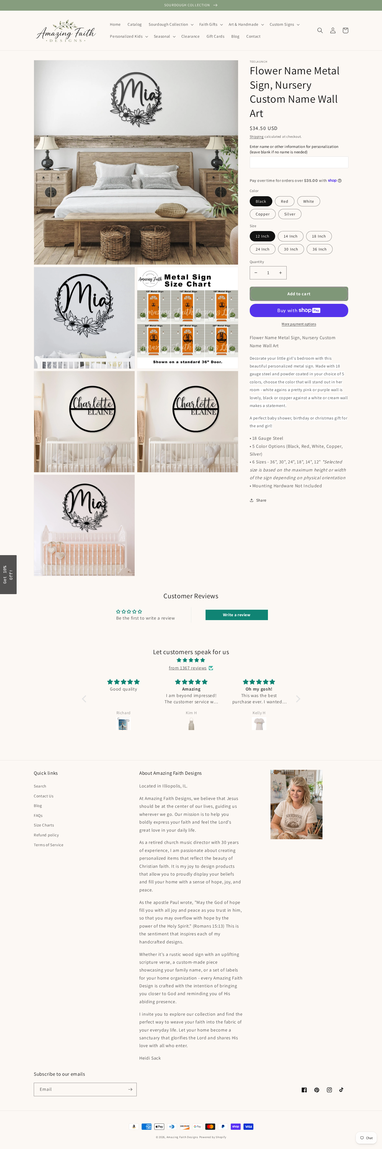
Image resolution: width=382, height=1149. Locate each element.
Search (40, 786)
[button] (170, 24)
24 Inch (263, 248)
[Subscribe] (130, 1089)
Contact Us (44, 795)
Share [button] (261, 500)
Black (261, 200)
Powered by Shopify (212, 1137)
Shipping (257, 136)
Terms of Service (49, 844)
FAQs (38, 815)
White (308, 200)
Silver (289, 213)
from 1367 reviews (188, 668)
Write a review (237, 615)
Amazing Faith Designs (182, 1137)
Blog (38, 805)
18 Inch (319, 236)
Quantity (257, 261)
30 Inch (291, 248)
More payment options (299, 324)
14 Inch (291, 236)
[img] (191, 660)
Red (284, 200)
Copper (263, 213)
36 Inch (320, 248)
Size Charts (44, 825)
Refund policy (46, 834)
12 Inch (262, 236)
